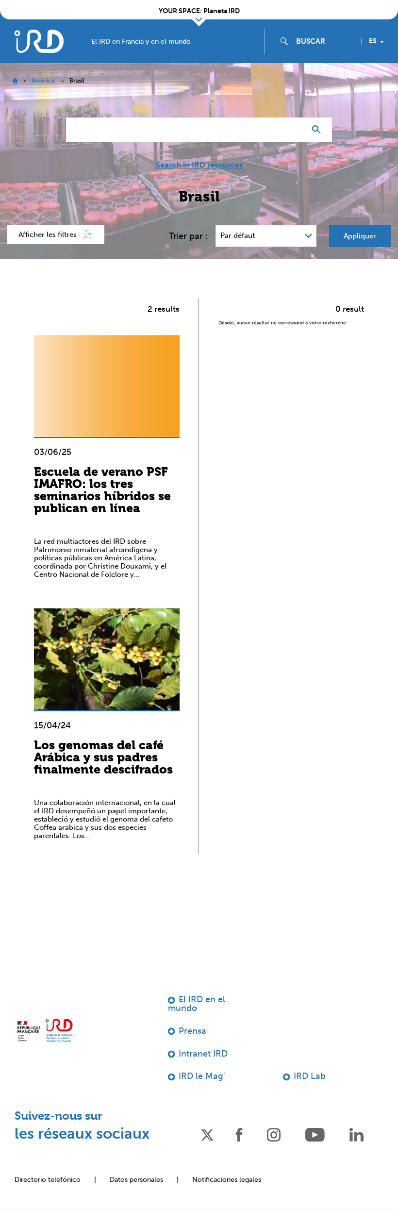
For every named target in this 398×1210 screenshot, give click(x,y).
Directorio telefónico (48, 1180)
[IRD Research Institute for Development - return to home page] (45, 1030)
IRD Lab (310, 1076)
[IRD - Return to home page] (38, 41)
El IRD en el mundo (196, 1003)
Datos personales (136, 1180)
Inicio (15, 81)
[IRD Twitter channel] (207, 1134)
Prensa (192, 1030)
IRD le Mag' (202, 1076)
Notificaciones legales (226, 1180)
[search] (324, 41)
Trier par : (188, 236)
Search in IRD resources (199, 165)
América (43, 80)
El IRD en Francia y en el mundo (141, 41)
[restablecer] (294, 130)
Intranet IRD (203, 1053)
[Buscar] (318, 130)
